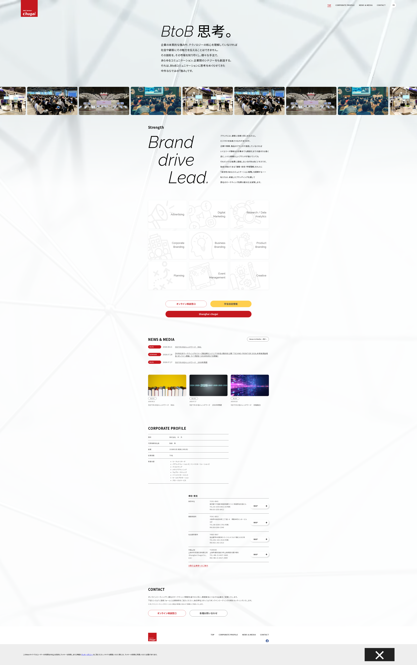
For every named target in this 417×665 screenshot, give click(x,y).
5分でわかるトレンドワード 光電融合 (246, 405)
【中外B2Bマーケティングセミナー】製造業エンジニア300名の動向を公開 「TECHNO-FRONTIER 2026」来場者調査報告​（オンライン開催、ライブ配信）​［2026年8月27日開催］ (221, 354)
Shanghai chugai (208, 314)
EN (394, 5)
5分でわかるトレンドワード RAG (188, 347)
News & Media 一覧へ (257, 339)
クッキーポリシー (87, 654)
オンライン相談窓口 (186, 303)
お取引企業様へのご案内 (198, 565)
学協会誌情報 (231, 303)
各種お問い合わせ (208, 613)
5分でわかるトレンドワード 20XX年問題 (191, 362)
